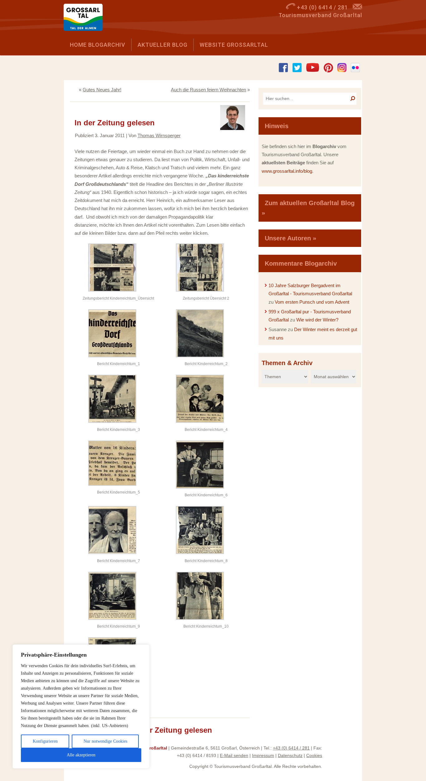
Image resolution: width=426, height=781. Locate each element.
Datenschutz (290, 755)
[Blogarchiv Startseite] (85, 19)
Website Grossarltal (234, 44)
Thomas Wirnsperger (159, 135)
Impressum (263, 755)
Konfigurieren (45, 741)
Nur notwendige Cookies (105, 741)
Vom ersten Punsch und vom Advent (312, 302)
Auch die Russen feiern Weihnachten (208, 89)
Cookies (314, 755)
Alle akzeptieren (81, 755)
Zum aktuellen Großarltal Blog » (308, 208)
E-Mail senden (234, 755)
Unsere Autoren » (290, 238)
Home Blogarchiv (97, 44)
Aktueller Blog (162, 44)
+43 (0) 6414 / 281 (291, 747)
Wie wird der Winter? (317, 319)
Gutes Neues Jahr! (102, 89)
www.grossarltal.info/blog (287, 171)
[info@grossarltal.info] (357, 7)
